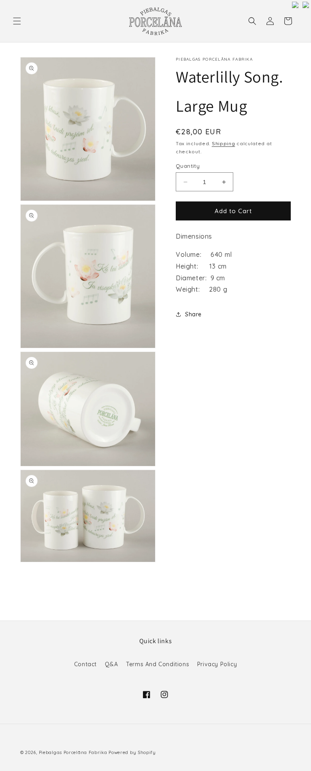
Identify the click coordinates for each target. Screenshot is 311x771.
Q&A (111, 664)
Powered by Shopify (132, 752)
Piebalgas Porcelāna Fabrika (73, 752)
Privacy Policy (217, 664)
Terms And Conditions (157, 664)
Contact (85, 664)
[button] (17, 21)
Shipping (223, 143)
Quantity (188, 166)
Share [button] (193, 314)
